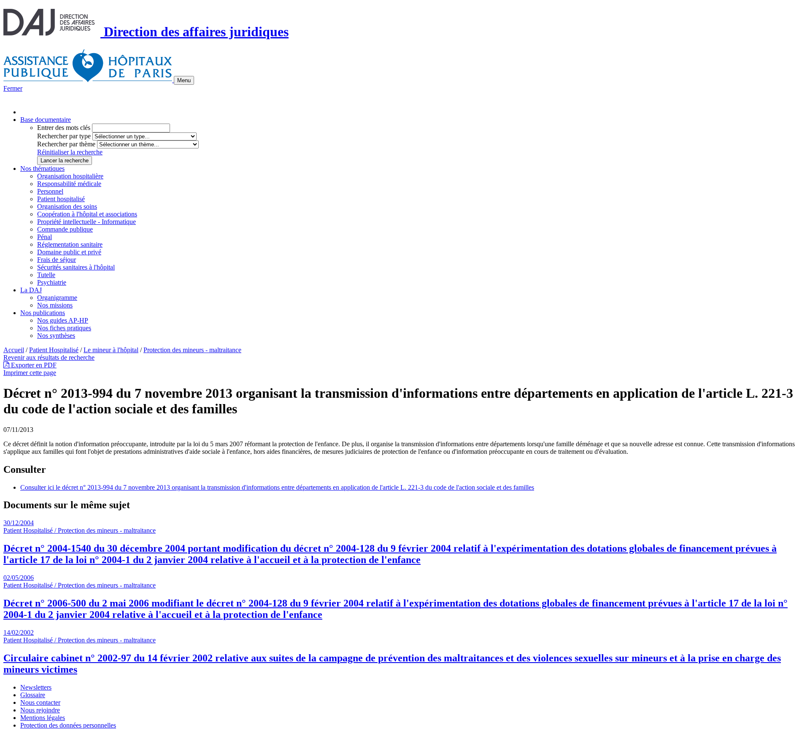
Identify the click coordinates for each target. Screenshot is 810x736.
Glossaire (32, 694)
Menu (184, 80)
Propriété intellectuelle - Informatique (86, 221)
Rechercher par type (64, 136)
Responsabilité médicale (69, 183)
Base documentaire (45, 119)
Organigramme (57, 297)
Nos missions (55, 305)
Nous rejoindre (40, 710)
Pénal (44, 236)
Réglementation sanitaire (70, 244)
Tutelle (46, 274)
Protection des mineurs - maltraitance (192, 349)
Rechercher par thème (66, 144)
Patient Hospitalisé (53, 349)
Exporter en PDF (33, 365)
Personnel (50, 191)
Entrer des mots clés (63, 127)
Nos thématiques (42, 168)
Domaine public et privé (69, 252)
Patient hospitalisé (61, 198)
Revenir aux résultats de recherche (48, 357)
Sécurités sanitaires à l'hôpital (76, 267)
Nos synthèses (56, 335)
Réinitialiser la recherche (70, 152)
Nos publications (42, 312)
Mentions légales (42, 717)
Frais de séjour (56, 259)
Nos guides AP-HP (62, 320)
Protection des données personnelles (68, 725)
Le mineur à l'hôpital (111, 349)
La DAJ (31, 290)
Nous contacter (40, 702)
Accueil (13, 349)
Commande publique (65, 229)
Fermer (12, 88)
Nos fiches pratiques (64, 328)
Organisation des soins (67, 206)
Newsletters (35, 687)
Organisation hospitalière (70, 176)
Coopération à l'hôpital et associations (87, 214)
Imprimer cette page (29, 372)
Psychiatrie (51, 282)
